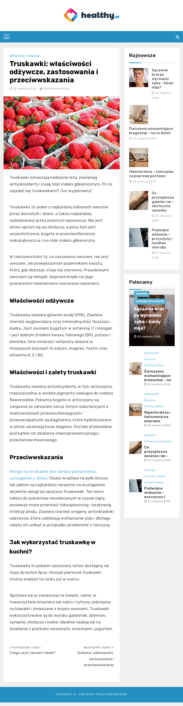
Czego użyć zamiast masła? (33, 653)
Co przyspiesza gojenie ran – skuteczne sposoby (163, 201)
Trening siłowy (154, 365)
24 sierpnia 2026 (159, 384)
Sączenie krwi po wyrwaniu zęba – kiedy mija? (162, 79)
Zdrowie (141, 293)
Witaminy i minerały (25, 56)
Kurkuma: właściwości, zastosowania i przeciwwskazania (95, 659)
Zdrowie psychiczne (150, 301)
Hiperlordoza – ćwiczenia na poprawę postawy (151, 173)
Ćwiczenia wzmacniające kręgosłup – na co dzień (151, 130)
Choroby (150, 470)
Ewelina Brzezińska (57, 88)
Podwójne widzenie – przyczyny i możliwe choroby (162, 238)
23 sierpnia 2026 (159, 460)
